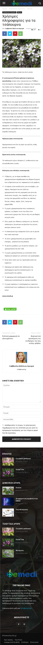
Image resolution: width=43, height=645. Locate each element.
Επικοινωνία (34, 642)
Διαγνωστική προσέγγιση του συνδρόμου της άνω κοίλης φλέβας (33, 339)
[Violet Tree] (8, 472)
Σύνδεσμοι (24, 642)
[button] (39, 3)
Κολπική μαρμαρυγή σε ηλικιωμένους (11, 337)
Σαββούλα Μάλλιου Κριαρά (14, 28)
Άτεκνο (18, 488)
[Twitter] (10, 33)
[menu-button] (4, 3)
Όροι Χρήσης (8, 640)
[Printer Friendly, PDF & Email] (10, 309)
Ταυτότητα (18, 640)
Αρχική (4, 9)
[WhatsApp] (20, 33)
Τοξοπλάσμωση (22, 509)
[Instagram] (24, 624)
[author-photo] (21, 363)
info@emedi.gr (26, 608)
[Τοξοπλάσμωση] (8, 513)
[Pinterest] (15, 33)
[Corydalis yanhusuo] (8, 462)
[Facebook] (4, 33)
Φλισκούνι (20, 550)
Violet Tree (20, 469)
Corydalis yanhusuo (23, 458)
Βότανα (29, 9)
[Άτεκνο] (8, 491)
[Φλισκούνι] (8, 553)
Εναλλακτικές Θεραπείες (17, 9)
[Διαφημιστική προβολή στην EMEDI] (8, 502)
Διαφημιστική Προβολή (11, 642)
